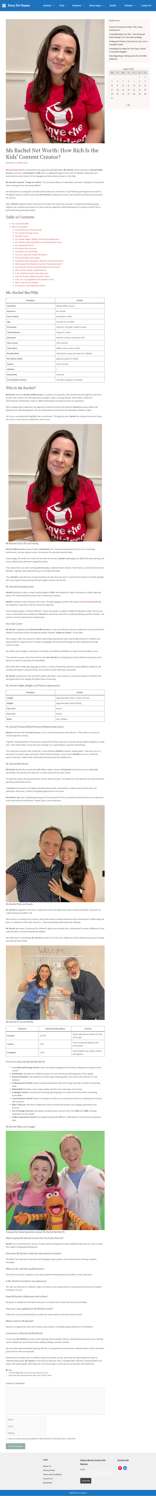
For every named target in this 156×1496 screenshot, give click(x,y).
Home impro (95, 5)
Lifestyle (128, 5)
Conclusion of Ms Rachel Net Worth (30, 285)
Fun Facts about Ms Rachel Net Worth (31, 254)
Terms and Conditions (52, 1474)
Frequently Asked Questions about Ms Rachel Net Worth (39, 261)
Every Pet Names (19, 5)
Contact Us (146, 5)
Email (82, 1469)
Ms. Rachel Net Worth (24, 245)
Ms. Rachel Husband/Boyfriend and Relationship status (38, 242)
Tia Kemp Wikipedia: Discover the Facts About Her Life (28, 1373)
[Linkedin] (125, 1468)
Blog (10, 1370)
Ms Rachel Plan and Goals (26, 248)
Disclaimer (47, 1482)
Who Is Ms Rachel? (20, 226)
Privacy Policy (49, 1470)
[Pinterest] (120, 1468)
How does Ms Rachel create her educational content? (38, 267)
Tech (61, 5)
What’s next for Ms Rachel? (26, 282)
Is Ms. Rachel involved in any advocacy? (31, 273)
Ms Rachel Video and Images (27, 257)
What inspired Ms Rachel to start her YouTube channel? (38, 264)
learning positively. (93, 601)
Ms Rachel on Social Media (26, 251)
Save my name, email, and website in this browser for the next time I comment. (42, 1438)
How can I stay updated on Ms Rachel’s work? (34, 279)
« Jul (128, 105)
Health (113, 5)
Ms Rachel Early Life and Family (28, 230)
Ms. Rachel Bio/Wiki (20, 223)
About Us (47, 1466)
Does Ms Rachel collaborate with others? (32, 276)
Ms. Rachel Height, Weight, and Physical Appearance (37, 239)
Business (77, 5)
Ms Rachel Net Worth (15, 170)
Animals (47, 5)
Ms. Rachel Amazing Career (26, 233)
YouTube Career (21, 236)
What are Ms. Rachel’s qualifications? (31, 270)
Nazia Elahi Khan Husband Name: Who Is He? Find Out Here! (30, 1375)
